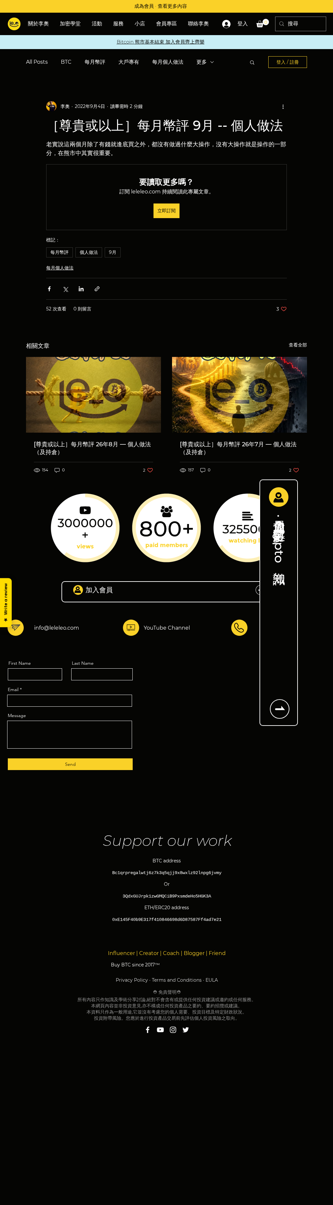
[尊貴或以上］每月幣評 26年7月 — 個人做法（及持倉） (238, 448)
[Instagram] (173, 1030)
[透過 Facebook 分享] (49, 289)
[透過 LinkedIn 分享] (81, 289)
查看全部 (298, 345)
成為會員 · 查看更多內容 (160, 6)
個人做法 (89, 252)
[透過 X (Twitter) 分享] (65, 289)
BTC (66, 62)
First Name (19, 663)
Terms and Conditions (177, 980)
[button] (97, 24)
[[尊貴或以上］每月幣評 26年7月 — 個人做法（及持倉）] (239, 395)
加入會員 (99, 590)
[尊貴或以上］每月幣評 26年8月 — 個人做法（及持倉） (92, 448)
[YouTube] (160, 1030)
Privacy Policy (132, 980)
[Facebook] (147, 1030)
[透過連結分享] (97, 289)
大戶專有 (128, 62)
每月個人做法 (167, 62)
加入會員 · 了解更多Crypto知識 (279, 537)
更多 (201, 62)
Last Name (83, 663)
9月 (112, 252)
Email (13, 689)
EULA (212, 980)
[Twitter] (185, 1030)
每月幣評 (95, 62)
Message (17, 715)
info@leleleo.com (56, 628)
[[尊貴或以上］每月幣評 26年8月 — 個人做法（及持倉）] (93, 395)
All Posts (37, 62)
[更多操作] (283, 106)
